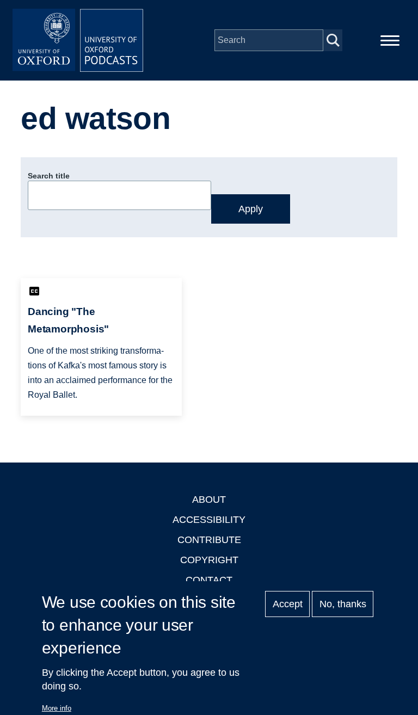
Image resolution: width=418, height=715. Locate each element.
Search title (49, 175)
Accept (288, 604)
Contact (209, 580)
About (209, 499)
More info (56, 708)
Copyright (209, 559)
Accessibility (209, 519)
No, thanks (342, 604)
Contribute (209, 539)
